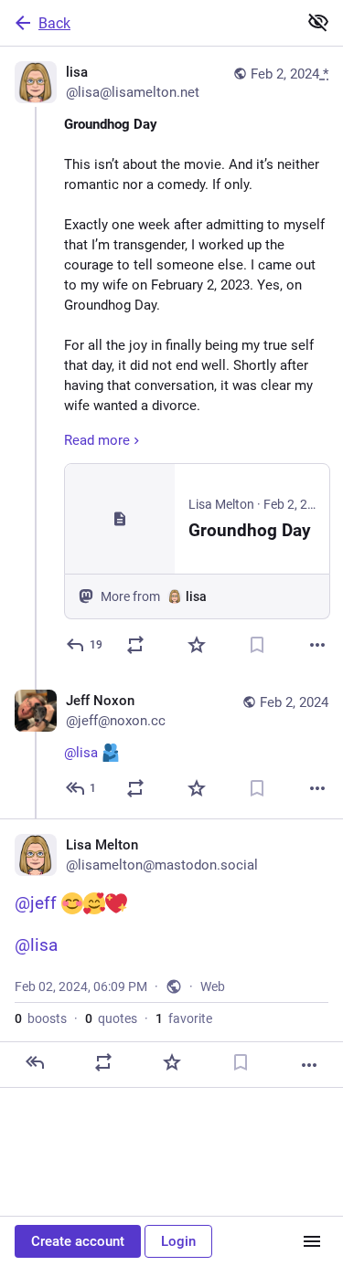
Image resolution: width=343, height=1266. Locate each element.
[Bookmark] (257, 645)
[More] (317, 645)
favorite (183, 1018)
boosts (41, 1018)
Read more (97, 440)
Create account (77, 1241)
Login (178, 1241)
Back (54, 23)
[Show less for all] (318, 22)
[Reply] (35, 1062)
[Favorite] (197, 645)
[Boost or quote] (135, 645)
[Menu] (311, 1241)
